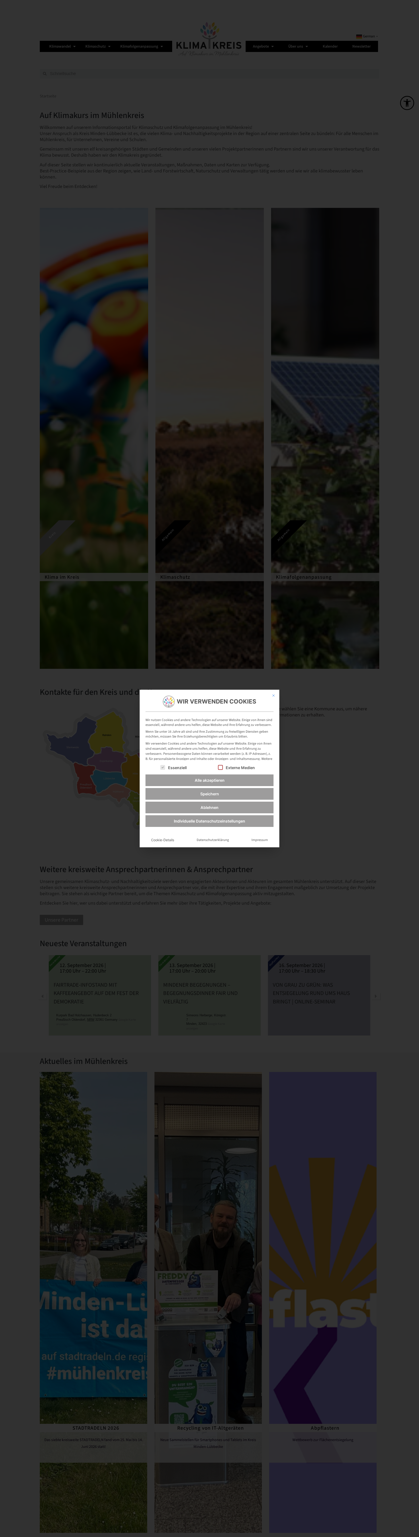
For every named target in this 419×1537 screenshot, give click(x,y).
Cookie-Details (162, 840)
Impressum (259, 840)
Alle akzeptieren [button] (210, 780)
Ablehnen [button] (209, 807)
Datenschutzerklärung (213, 840)
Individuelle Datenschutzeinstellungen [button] (209, 821)
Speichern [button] (209, 793)
